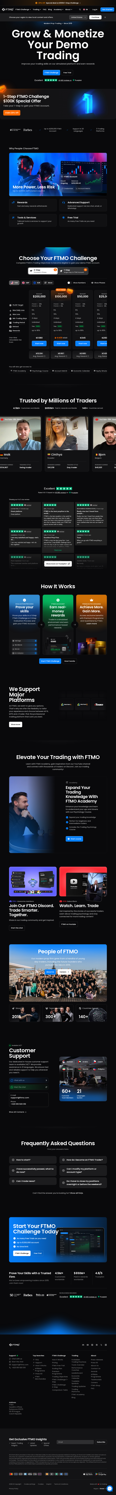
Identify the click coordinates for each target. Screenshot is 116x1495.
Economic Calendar (76, 1377)
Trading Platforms (76, 1390)
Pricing (55, 1362)
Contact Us (95, 1368)
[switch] (69, 282)
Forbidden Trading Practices (79, 1361)
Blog (50, 9)
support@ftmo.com (20, 1365)
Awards (94, 1371)
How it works (69, 661)
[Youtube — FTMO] (88, 1345)
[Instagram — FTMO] (92, 1345)
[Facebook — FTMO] (97, 1345)
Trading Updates (79, 1386)
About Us (95, 1365)
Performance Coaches (77, 1369)
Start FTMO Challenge (50, 661)
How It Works (40, 1365)
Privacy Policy (13, 1489)
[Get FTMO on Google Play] (101, 1474)
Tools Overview (78, 1365)
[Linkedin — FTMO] (106, 1345)
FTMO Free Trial (58, 1365)
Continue (95, 17)
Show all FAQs (76, 1193)
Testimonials (96, 1379)
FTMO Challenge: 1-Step (60, 1380)
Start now (39, 343)
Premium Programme (57, 1372)
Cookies (41, 1484)
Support (38, 1362)
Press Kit (38, 1374)
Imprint (48, 1484)
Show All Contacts (17, 1112)
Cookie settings (29, 1484)
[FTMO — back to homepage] (8, 9)
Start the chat (17, 1362)
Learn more (91, 623)
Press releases (97, 1360)
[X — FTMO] (101, 1345)
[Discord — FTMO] (83, 1345)
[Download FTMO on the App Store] (87, 1474)
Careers (94, 1382)
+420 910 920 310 (19, 1367)
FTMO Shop (95, 1385)
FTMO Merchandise (40, 1378)
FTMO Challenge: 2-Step (59, 1386)
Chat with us (17, 1359)
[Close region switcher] (105, 17)
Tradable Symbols (75, 1382)
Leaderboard (77, 1373)
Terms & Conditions (61, 1484)
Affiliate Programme (40, 1369)
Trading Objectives (60, 1377)
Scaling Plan (57, 1368)
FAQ (44, 9)
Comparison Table (60, 1390)
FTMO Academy (78, 1394)
